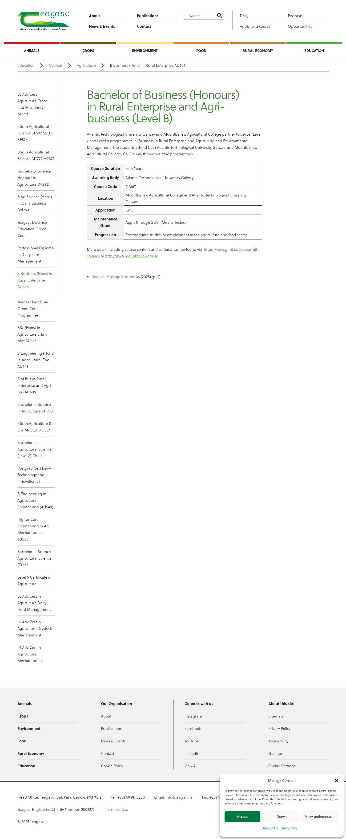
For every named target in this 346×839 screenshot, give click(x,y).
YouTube (192, 741)
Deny (281, 816)
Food (201, 50)
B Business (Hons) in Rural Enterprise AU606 (34, 280)
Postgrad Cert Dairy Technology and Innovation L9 (34, 474)
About (94, 15)
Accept (242, 816)
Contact (144, 26)
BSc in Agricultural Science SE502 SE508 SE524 (35, 133)
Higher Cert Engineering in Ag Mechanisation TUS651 (33, 529)
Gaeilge (275, 753)
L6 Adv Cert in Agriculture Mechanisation (30, 654)
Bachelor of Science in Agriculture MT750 (35, 408)
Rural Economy (258, 50)
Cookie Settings (281, 765)
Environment (144, 50)
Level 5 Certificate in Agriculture (34, 580)
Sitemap (275, 716)
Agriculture (86, 65)
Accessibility (278, 741)
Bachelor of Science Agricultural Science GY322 (34, 558)
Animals (32, 50)
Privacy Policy (270, 828)
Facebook (193, 728)
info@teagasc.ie (179, 797)
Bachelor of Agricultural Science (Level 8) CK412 (34, 449)
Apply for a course (255, 26)
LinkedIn (192, 753)
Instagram (193, 716)
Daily (244, 15)
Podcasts (295, 15)
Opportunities (300, 26)
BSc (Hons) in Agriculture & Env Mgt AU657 (32, 334)
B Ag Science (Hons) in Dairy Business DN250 (34, 203)
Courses (56, 65)
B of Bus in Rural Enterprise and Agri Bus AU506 (34, 385)
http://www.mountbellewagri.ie (131, 256)
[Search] (219, 16)
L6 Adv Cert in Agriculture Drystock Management (34, 628)
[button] (336, 780)
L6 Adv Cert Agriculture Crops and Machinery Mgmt (32, 104)
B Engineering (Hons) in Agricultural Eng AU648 (35, 359)
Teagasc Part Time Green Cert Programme (32, 308)
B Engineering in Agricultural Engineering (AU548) (35, 500)
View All (191, 765)
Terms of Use (117, 809)
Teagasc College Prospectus (116, 276)
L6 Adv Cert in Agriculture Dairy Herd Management (34, 602)
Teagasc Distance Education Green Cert (32, 229)
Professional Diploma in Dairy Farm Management (35, 254)
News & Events (102, 26)
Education (314, 50)
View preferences (318, 816)
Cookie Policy (112, 765)
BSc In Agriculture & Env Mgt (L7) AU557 (34, 427)
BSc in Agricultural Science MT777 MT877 (35, 155)
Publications (148, 15)
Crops (88, 50)
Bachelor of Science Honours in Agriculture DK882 (34, 177)
